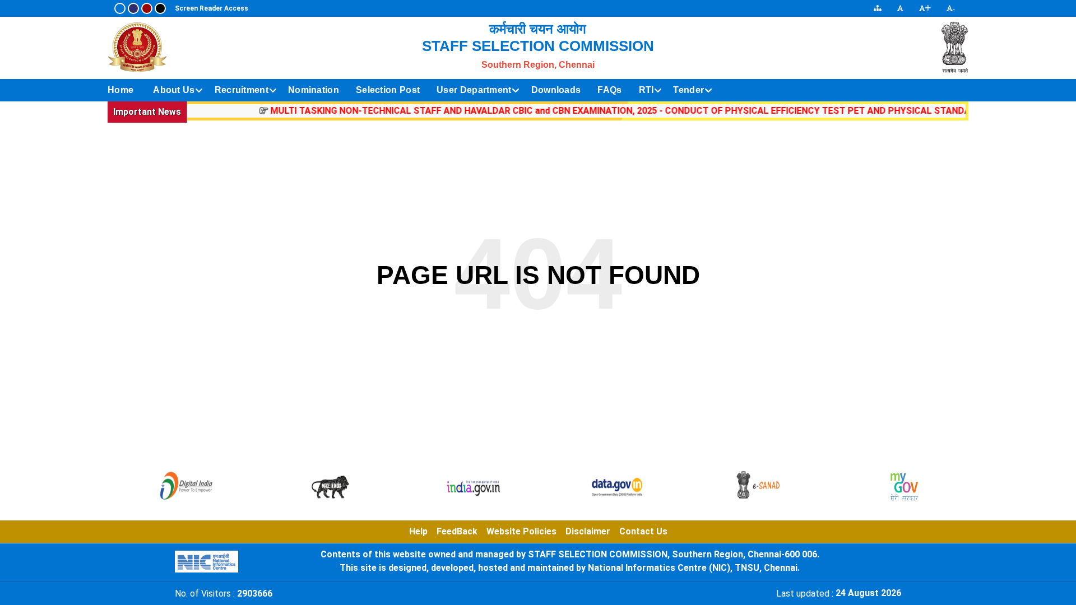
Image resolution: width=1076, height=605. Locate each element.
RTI (646, 90)
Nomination (313, 90)
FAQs (609, 90)
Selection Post (388, 90)
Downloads (556, 90)
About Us (173, 90)
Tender (688, 90)
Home (120, 90)
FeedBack (457, 531)
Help (418, 531)
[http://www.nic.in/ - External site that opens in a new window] (206, 562)
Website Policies (521, 531)
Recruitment (241, 90)
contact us (643, 531)
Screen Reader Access (211, 8)
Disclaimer (587, 531)
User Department (474, 90)
